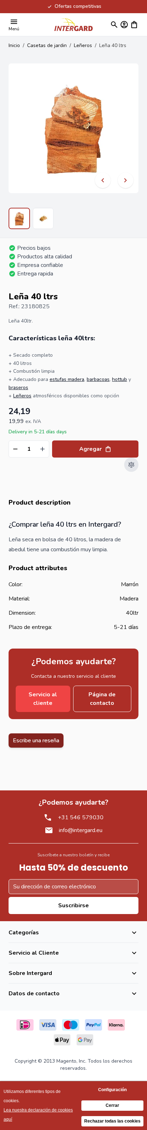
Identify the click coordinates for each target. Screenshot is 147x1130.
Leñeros (83, 45)
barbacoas (98, 379)
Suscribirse (73, 905)
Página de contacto (102, 699)
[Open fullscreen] (73, 128)
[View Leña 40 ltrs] (19, 218)
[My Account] (124, 24)
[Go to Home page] (73, 24)
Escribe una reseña (36, 740)
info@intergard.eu (80, 830)
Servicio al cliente (43, 699)
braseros (18, 387)
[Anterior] (103, 180)
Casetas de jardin (47, 45)
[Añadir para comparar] (131, 465)
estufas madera (67, 379)
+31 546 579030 (80, 817)
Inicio (14, 45)
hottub (119, 379)
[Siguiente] (126, 180)
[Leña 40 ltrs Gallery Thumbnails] (31, 218)
